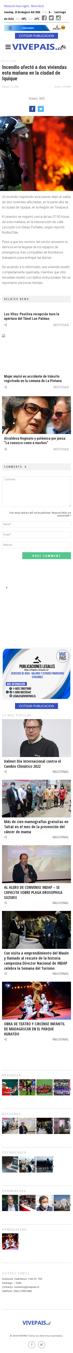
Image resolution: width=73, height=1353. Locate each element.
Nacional (61, 772)
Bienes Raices (37, 6)
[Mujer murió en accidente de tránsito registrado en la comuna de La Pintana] (36, 353)
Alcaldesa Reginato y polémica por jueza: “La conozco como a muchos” (35, 440)
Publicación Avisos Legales (16, 6)
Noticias (9, 61)
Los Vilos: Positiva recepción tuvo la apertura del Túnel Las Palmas (31, 316)
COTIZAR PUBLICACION (36, 36)
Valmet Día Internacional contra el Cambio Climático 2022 (32, 763)
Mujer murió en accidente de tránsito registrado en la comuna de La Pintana (33, 378)
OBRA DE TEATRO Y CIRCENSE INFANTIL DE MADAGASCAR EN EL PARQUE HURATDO (34, 1029)
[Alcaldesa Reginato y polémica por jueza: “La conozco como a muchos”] (36, 415)
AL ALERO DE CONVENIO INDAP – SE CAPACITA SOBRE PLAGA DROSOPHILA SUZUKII (33, 892)
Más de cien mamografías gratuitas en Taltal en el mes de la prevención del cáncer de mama (36, 826)
